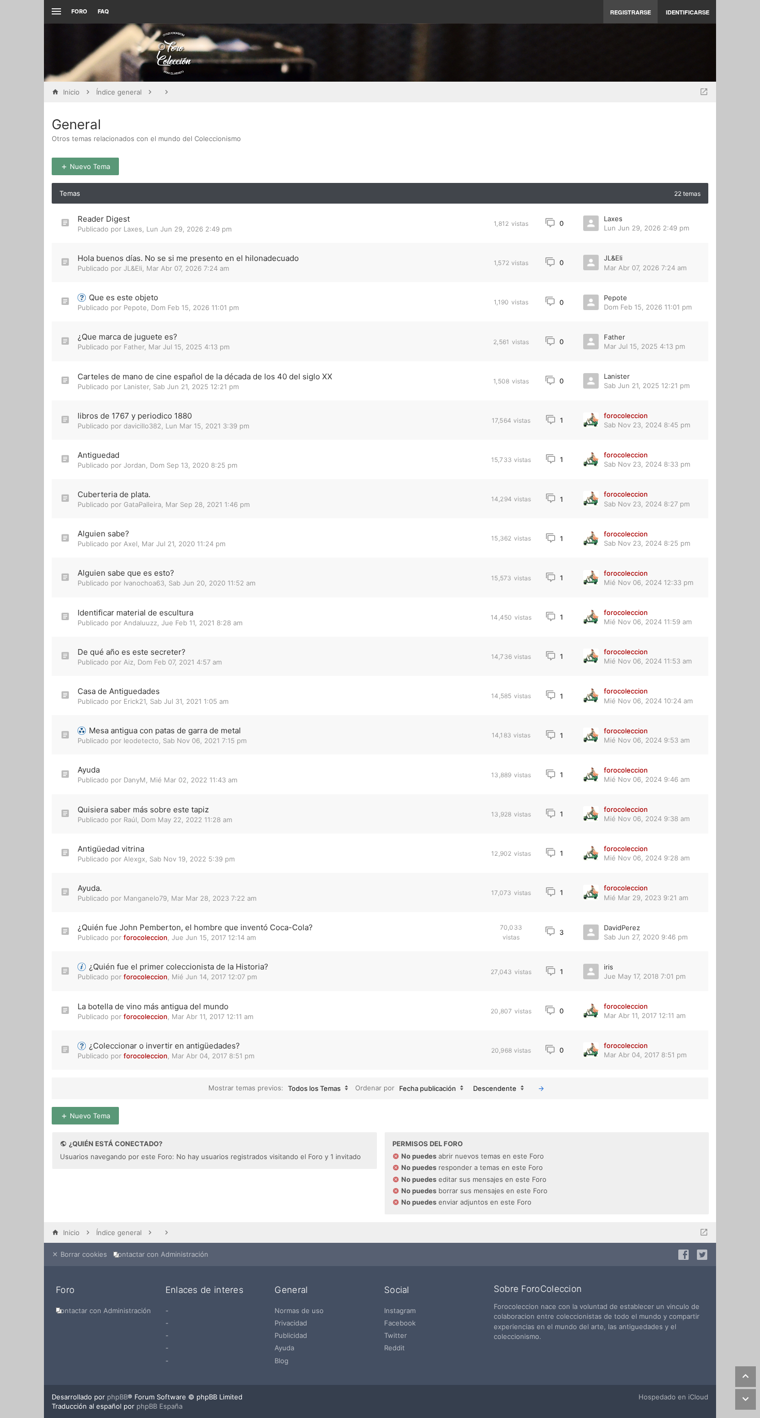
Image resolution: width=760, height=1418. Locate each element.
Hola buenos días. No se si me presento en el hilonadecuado (188, 258)
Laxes (133, 229)
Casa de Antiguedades (119, 691)
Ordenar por (405, 1087)
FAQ (103, 11)
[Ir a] (704, 92)
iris (608, 967)
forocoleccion (626, 415)
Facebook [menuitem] (400, 1323)
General (76, 124)
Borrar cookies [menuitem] (82, 1254)
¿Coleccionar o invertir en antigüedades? (164, 1046)
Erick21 (135, 701)
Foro (79, 11)
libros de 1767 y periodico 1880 (135, 416)
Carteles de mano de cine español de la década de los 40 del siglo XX (205, 376)
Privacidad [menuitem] (291, 1323)
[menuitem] (162, 1254)
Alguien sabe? (103, 533)
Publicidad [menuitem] (291, 1335)
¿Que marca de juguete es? (127, 337)
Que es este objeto (123, 297)
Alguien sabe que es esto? (126, 573)
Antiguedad (98, 455)
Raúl (130, 819)
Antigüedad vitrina (111, 849)
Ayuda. (90, 888)
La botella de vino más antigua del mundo (153, 1006)
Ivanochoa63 (144, 583)
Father (134, 347)
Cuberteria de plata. (114, 494)
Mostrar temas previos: (274, 1087)
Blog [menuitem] (281, 1361)
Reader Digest (104, 219)
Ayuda (89, 770)
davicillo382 (142, 426)
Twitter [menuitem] (395, 1335)
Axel (131, 544)
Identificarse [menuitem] (687, 12)
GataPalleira (142, 504)
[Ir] (541, 1088)
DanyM (135, 780)
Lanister (136, 386)
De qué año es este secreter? (132, 652)
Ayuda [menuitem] (284, 1348)
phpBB (117, 1397)
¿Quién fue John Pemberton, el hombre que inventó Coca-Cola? (195, 927)
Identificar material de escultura (135, 613)
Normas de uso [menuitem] (299, 1310)
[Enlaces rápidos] (55, 11)
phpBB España (159, 1406)
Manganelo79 (145, 898)
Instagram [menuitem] (400, 1310)
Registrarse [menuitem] (630, 12)
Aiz (128, 662)
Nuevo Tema (89, 166)
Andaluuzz (140, 623)
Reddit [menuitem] (394, 1348)
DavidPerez (622, 927)
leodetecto (141, 740)
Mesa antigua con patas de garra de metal (165, 730)
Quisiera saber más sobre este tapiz (143, 809)
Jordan (135, 465)
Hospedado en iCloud (673, 1397)
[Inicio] (173, 52)
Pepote (135, 307)
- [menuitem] (167, 1310)
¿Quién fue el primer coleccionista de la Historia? (178, 967)
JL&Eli (133, 268)
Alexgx (134, 859)
